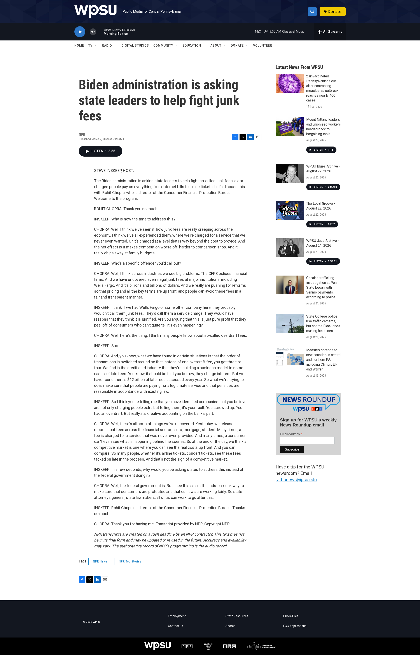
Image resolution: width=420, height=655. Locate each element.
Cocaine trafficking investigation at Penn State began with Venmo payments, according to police (322, 287)
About (215, 45)
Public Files (290, 616)
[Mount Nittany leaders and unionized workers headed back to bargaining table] (290, 126)
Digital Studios (135, 45)
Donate (334, 11)
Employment (177, 616)
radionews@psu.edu (296, 479)
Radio (107, 45)
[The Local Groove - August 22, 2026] (290, 210)
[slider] (100, 31)
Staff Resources (237, 616)
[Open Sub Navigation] (96, 45)
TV (90, 45)
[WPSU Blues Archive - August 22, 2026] (290, 173)
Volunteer (262, 45)
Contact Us (175, 626)
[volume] (93, 32)
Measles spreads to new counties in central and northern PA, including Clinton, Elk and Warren (323, 359)
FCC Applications (294, 626)
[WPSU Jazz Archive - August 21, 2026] (290, 247)
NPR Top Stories (130, 561)
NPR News (100, 561)
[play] (79, 31)
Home (79, 45)
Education (192, 45)
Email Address (291, 434)
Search (230, 626)
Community (163, 45)
